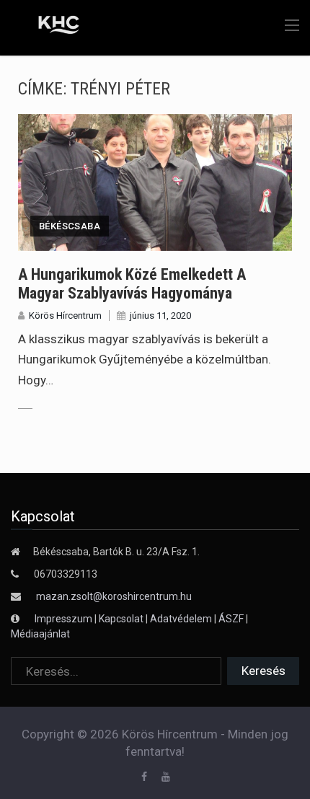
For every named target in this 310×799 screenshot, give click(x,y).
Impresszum (64, 618)
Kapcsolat (121, 618)
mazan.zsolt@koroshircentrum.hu (114, 596)
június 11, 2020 (160, 315)
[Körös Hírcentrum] (49, 26)
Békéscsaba (69, 226)
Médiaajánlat (40, 634)
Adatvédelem (181, 618)
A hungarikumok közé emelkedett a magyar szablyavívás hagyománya (132, 283)
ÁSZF (231, 618)
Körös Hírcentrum (65, 315)
